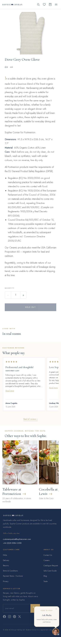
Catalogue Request (51, 565)
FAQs (5, 555)
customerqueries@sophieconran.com (17, 539)
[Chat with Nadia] (55, 631)
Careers (46, 560)
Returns (6, 565)
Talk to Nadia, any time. (11, 533)
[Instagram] (9, 616)
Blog (45, 576)
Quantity (9, 288)
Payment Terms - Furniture (13, 576)
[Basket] (50, 4)
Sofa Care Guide (50, 570)
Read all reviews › (30, 419)
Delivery (6, 560)
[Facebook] (4, 616)
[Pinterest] (14, 616)
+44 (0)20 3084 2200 (12, 543)
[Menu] (56, 4)
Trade (46, 581)
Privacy (5, 581)
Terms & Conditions (10, 570)
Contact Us (48, 555)
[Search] (38, 4)
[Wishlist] (44, 4)
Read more (9, 391)
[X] (19, 616)
